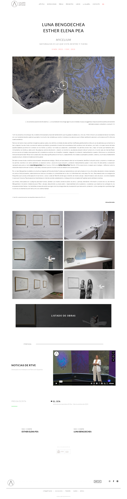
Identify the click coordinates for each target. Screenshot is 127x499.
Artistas (42, 4)
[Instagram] (109, 481)
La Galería (86, 4)
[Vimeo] (117, 481)
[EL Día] (51, 401)
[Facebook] (113, 481)
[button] (63, 85)
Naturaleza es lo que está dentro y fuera (64, 44)
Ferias (61, 4)
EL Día (57, 401)
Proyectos (69, 4)
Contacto (96, 4)
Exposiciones (51, 4)
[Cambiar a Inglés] (103, 4)
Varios (78, 4)
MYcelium (63, 39)
